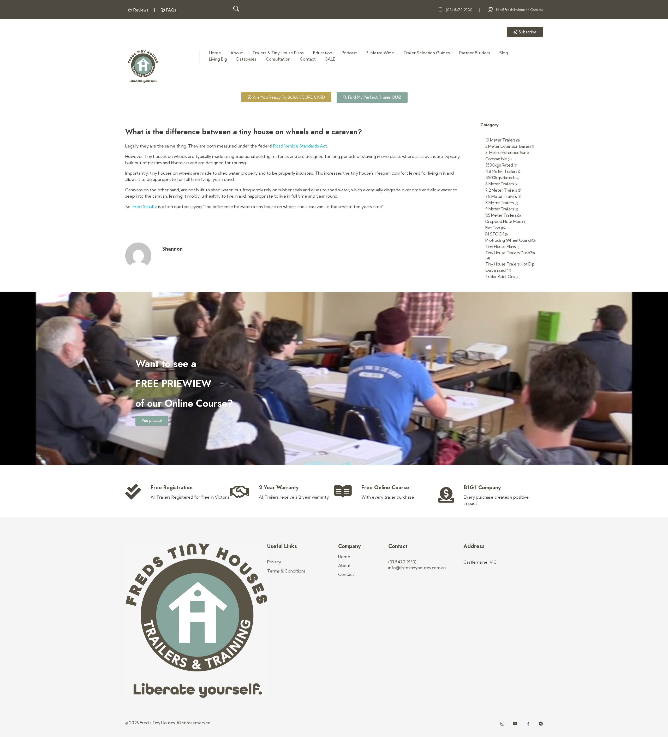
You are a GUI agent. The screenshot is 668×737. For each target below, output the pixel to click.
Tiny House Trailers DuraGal (510, 252)
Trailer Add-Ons (500, 276)
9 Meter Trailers (499, 208)
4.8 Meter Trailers (501, 171)
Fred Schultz (144, 206)
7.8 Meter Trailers (501, 196)
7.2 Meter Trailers (501, 190)
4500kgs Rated (499, 177)
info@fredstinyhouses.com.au (519, 10)
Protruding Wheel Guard (507, 240)
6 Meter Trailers (499, 183)
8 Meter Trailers (499, 202)
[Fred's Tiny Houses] (143, 66)
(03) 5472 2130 (459, 10)
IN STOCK (494, 234)
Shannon (172, 249)
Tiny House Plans (500, 246)
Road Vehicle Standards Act (300, 146)
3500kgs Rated (499, 165)
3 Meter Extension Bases (507, 146)
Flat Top (492, 227)
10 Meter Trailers (500, 140)
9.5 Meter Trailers (500, 215)
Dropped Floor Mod (503, 221)
